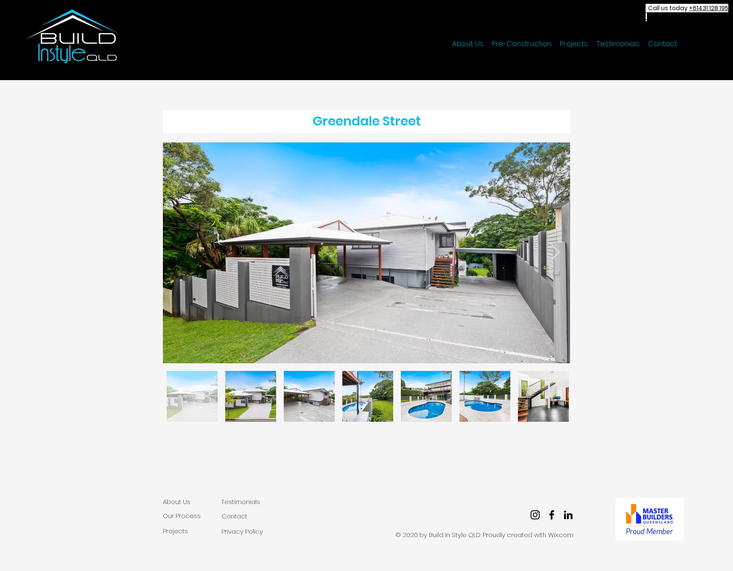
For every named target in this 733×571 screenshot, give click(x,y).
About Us (176, 501)
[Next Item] (555, 253)
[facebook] (552, 515)
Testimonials (240, 501)
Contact (234, 516)
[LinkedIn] (568, 515)
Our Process (182, 515)
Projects (175, 530)
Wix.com (561, 534)
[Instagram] (535, 515)
